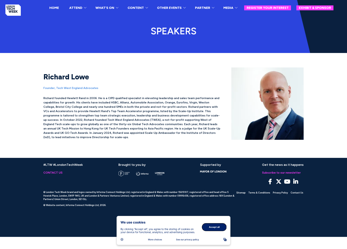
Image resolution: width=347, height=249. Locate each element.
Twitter (278, 182)
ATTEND (75, 8)
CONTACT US (53, 172)
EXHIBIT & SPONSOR (315, 8)
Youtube (287, 182)
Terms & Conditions (259, 192)
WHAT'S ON (104, 8)
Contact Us (297, 192)
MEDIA (228, 8)
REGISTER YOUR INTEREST (268, 8)
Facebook (270, 182)
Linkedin (295, 182)
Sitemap (241, 192)
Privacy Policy (280, 192)
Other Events (169, 8)
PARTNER (202, 8)
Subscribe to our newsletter (281, 172)
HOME (54, 8)
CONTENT (136, 8)
